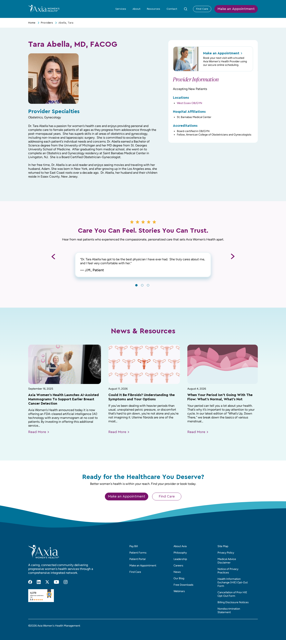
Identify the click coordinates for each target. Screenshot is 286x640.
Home (31, 22)
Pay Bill (133, 546)
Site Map (223, 546)
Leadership (180, 559)
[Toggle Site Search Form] (186, 9)
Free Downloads (183, 584)
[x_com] (47, 582)
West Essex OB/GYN (189, 103)
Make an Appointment (236, 9)
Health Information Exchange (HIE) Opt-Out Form (233, 582)
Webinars (179, 591)
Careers (178, 565)
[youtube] (56, 582)
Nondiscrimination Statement (229, 610)
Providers (47, 22)
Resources (153, 9)
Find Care (202, 9)
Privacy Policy (226, 552)
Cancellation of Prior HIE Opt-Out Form (232, 594)
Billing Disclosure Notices (233, 602)
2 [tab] (142, 285)
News (177, 572)
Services (120, 9)
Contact (172, 9)
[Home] (43, 9)
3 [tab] (148, 285)
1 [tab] (136, 285)
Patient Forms (138, 552)
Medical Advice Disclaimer (227, 560)
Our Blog (179, 578)
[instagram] (66, 582)
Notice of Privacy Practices (228, 570)
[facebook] (30, 582)
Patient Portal (137, 559)
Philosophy (180, 552)
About (136, 9)
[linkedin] (39, 582)
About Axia (180, 546)
